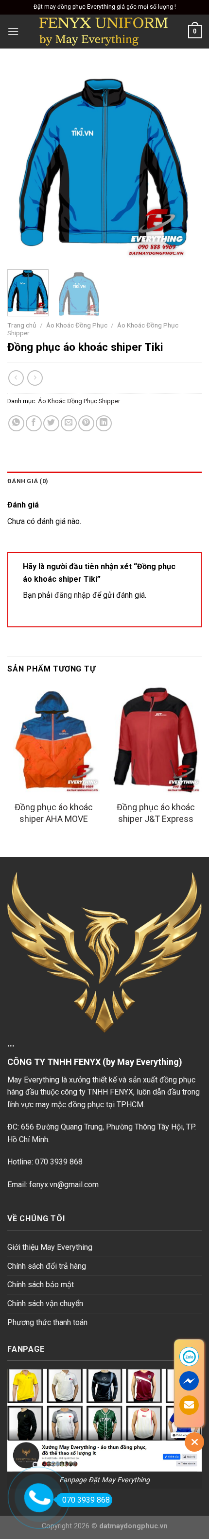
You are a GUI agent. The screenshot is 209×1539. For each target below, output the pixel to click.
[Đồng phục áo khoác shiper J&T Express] (155, 740)
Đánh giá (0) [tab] (27, 481)
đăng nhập (72, 595)
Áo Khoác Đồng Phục (76, 325)
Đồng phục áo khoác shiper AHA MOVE (54, 812)
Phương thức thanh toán (47, 1322)
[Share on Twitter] (51, 423)
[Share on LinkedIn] (104, 423)
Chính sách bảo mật (40, 1284)
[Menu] (13, 31)
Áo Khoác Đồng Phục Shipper (79, 401)
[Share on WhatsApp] (16, 423)
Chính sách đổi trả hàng (46, 1266)
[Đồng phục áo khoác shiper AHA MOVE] (53, 740)
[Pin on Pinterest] (86, 423)
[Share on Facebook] (34, 423)
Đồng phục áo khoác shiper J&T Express (156, 812)
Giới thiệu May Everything (49, 1247)
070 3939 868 (86, 1500)
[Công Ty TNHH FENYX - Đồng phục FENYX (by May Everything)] (103, 32)
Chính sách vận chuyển (45, 1303)
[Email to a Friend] (69, 423)
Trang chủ (21, 325)
